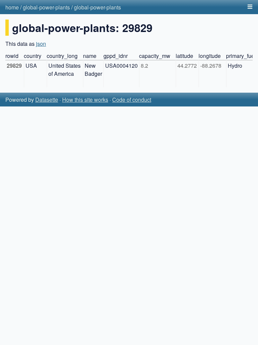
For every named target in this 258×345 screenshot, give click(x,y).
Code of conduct (131, 99)
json (41, 44)
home (12, 7)
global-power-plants (46, 7)
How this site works (85, 99)
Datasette (46, 99)
